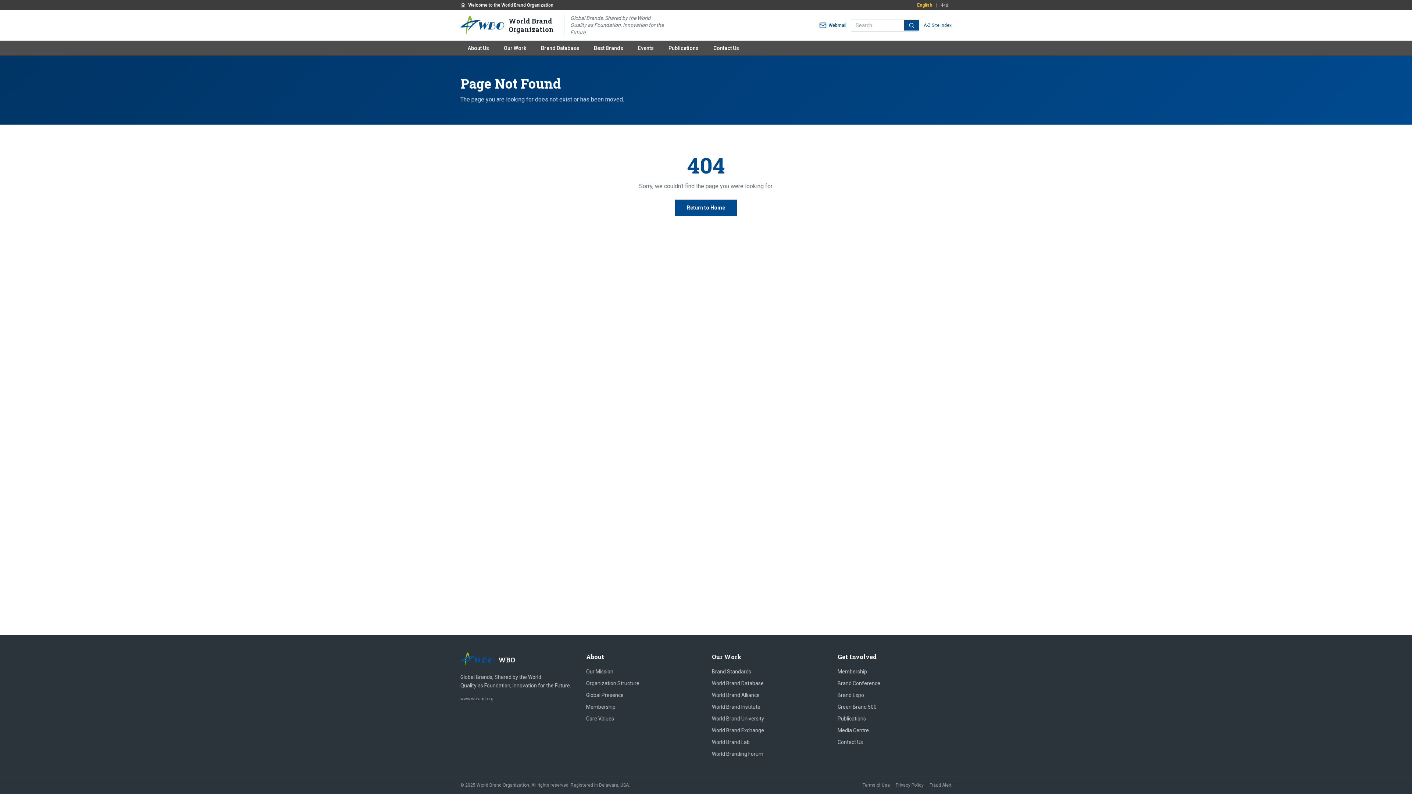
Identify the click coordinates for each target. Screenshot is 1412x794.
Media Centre (853, 730)
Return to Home (706, 208)
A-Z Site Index (938, 25)
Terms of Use (876, 785)
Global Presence (605, 695)
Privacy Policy (910, 785)
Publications (683, 48)
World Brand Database (738, 683)
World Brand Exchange (738, 730)
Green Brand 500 (857, 707)
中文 (945, 5)
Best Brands (608, 48)
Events (646, 48)
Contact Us (726, 48)
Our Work (515, 48)
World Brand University (738, 719)
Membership (601, 707)
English (924, 5)
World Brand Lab (731, 742)
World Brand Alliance (736, 695)
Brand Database (560, 48)
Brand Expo (851, 695)
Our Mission (599, 672)
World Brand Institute (736, 707)
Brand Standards (731, 672)
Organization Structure (612, 683)
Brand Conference (859, 683)
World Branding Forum (737, 754)
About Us (478, 48)
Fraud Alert (941, 785)
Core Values (600, 719)
